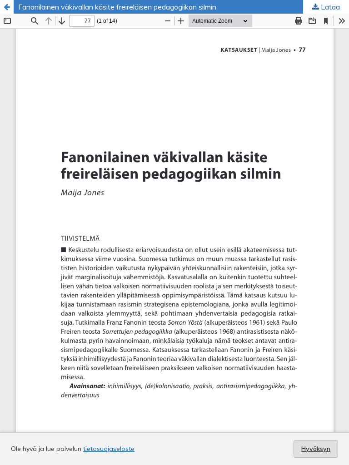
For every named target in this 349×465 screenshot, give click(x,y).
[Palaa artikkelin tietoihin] (7, 7)
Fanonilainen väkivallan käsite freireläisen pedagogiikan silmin (117, 6)
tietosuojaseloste (109, 449)
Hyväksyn (315, 449)
